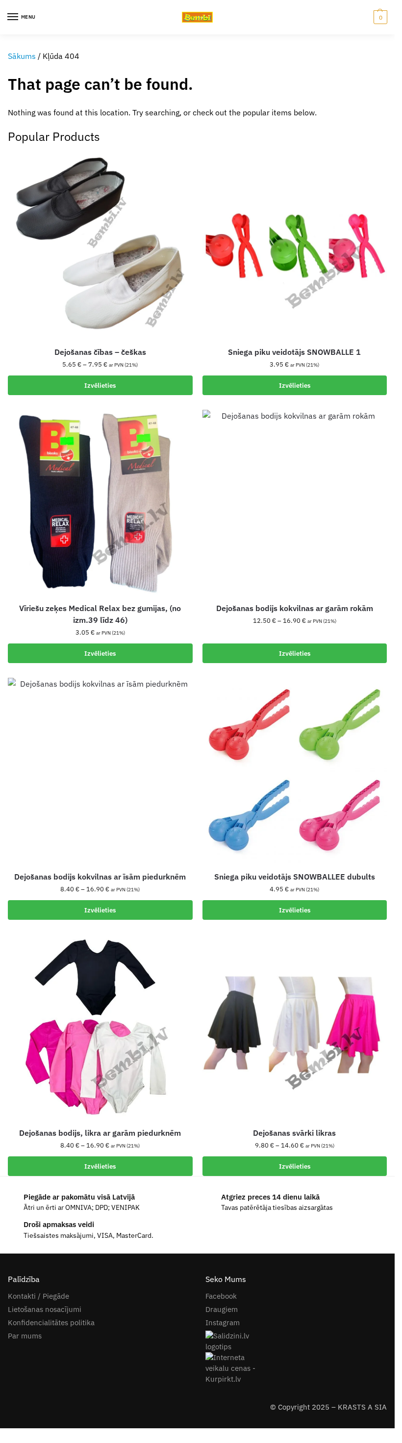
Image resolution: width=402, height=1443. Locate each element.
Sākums (22, 56)
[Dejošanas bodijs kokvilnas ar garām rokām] (294, 502)
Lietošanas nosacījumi (44, 1309)
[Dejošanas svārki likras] (294, 1027)
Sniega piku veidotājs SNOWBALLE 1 (294, 352)
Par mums (25, 1335)
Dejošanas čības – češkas (100, 352)
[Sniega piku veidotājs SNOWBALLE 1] (294, 245)
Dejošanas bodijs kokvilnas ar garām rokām (294, 608)
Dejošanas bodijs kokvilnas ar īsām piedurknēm (100, 877)
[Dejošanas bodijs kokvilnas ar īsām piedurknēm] (100, 770)
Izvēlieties (100, 385)
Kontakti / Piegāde (38, 1296)
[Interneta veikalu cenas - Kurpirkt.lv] (296, 1368)
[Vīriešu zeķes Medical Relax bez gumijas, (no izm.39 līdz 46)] (100, 502)
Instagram (222, 1322)
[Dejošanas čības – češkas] (100, 245)
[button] (379, 17)
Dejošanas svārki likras (294, 1133)
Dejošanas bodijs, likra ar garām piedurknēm (100, 1133)
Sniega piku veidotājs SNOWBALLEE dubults (294, 877)
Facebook (221, 1296)
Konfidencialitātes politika (51, 1322)
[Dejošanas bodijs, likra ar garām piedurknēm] (100, 1027)
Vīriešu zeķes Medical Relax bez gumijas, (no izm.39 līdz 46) (100, 614)
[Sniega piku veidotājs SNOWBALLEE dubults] (294, 770)
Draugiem (221, 1309)
